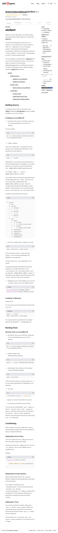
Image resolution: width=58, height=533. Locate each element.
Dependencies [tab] (18, 23)
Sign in (43, 3)
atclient (10, 73)
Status (54, 530)
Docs (32, 3)
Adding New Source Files (20, 96)
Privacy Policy (48, 530)
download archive (46, 56)
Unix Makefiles (21, 111)
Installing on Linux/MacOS (20, 79)
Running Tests (14, 84)
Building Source (14, 76)
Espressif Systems (13, 530)
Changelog (46, 32)
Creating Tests (17, 94)
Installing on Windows (19, 81)
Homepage (46, 28)
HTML (43, 90)
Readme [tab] (9, 23)
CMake (7, 111)
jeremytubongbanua (16, 11)
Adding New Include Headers (21, 99)
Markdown (49, 90)
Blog (37, 3)
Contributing (13, 91)
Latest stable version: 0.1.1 (13, 14)
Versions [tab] (48, 23)
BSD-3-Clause (47, 30)
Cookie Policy (32, 530)
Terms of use (40, 530)
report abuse (44, 92)
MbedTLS (8, 39)
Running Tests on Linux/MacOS (21, 88)
